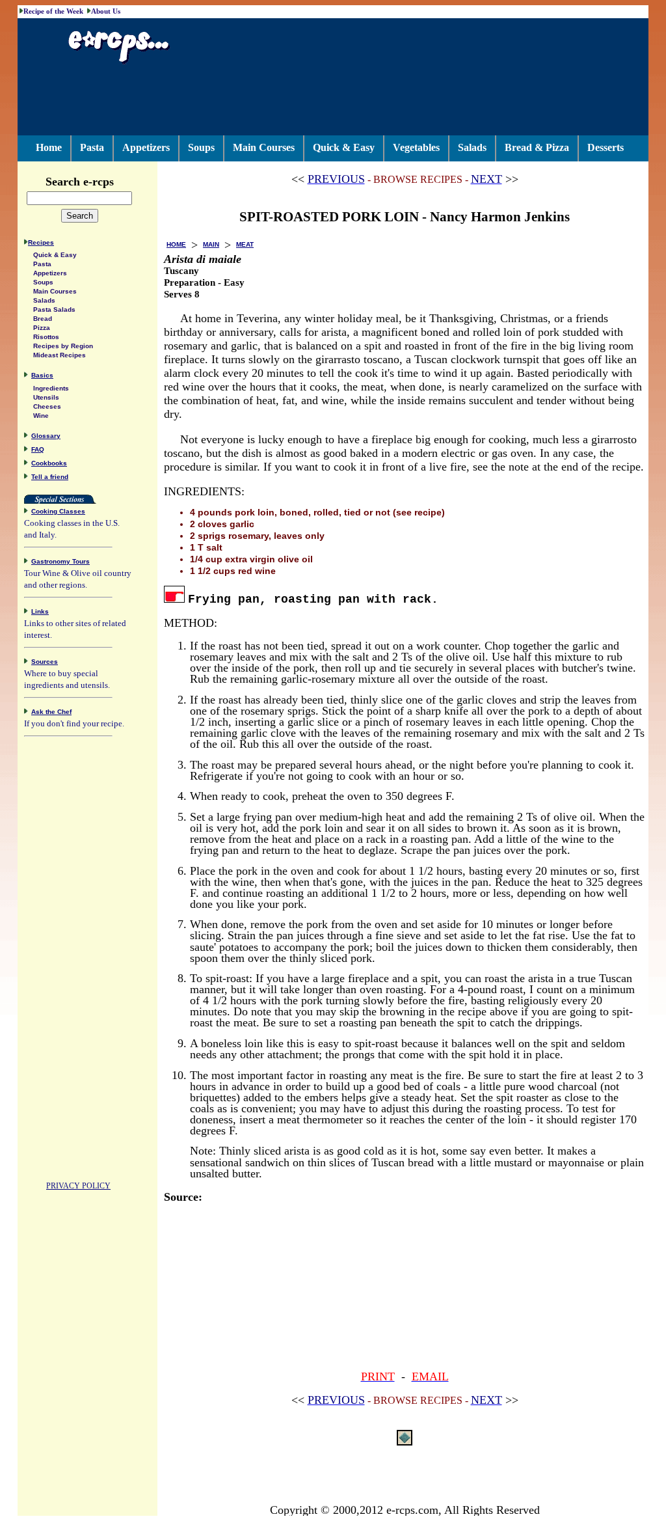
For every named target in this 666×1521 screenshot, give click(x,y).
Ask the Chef (51, 711)
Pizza (41, 327)
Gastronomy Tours (60, 561)
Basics (42, 375)
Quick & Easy (344, 147)
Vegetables (416, 147)
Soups (201, 147)
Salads (472, 147)
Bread (42, 318)
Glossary (45, 435)
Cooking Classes (58, 511)
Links (40, 611)
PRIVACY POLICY (78, 1185)
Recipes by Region (63, 345)
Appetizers (146, 147)
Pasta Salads (54, 309)
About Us (105, 11)
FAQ (37, 449)
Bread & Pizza (537, 147)
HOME (176, 244)
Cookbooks (49, 463)
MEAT (245, 244)
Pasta (92, 147)
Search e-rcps (80, 181)
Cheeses (47, 406)
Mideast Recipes (59, 355)
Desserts (605, 147)
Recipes (41, 242)
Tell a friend (49, 476)
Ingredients (51, 388)
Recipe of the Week (53, 11)
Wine (41, 415)
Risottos (46, 336)
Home (49, 147)
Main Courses (264, 147)
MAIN (211, 244)
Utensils (46, 397)
